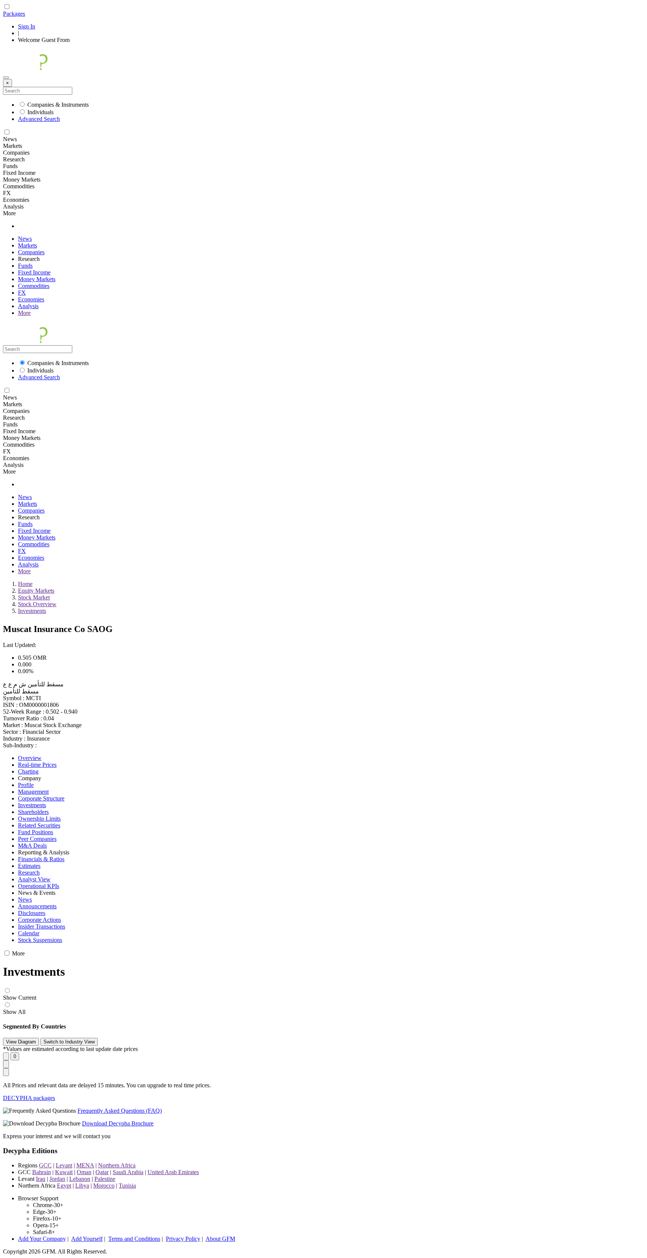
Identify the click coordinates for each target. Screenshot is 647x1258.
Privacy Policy (183, 1239)
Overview (30, 758)
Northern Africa (117, 1165)
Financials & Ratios (41, 859)
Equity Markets (36, 590)
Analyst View (34, 879)
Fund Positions (35, 832)
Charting (28, 771)
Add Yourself (87, 1239)
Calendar (28, 933)
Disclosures (31, 913)
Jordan (57, 1179)
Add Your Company (42, 1239)
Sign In (26, 26)
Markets (27, 245)
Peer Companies (37, 839)
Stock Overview (37, 604)
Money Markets (36, 279)
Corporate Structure (41, 798)
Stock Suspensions (40, 940)
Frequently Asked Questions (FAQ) (120, 1110)
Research (29, 872)
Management (33, 791)
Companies (31, 252)
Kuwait (64, 1172)
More (24, 313)
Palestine (104, 1179)
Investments (32, 611)
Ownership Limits (39, 818)
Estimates (29, 866)
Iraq (40, 1179)
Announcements (37, 906)
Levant (64, 1165)
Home (25, 584)
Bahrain (41, 1172)
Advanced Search (39, 119)
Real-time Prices (37, 765)
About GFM (220, 1239)
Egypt (64, 1185)
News (25, 239)
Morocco (104, 1185)
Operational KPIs (38, 886)
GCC (45, 1165)
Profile (26, 785)
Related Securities (39, 825)
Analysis (28, 306)
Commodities (33, 286)
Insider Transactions (41, 926)
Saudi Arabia (128, 1172)
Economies (31, 299)
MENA (85, 1165)
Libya (82, 1185)
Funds (25, 265)
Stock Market (34, 597)
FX (22, 292)
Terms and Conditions (134, 1239)
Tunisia (127, 1185)
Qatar (102, 1172)
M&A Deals (32, 845)
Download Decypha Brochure (118, 1123)
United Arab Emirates (173, 1172)
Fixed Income (34, 272)
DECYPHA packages (29, 1098)
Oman (84, 1172)
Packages (14, 13)
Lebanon (79, 1179)
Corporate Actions (39, 920)
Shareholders (33, 812)
